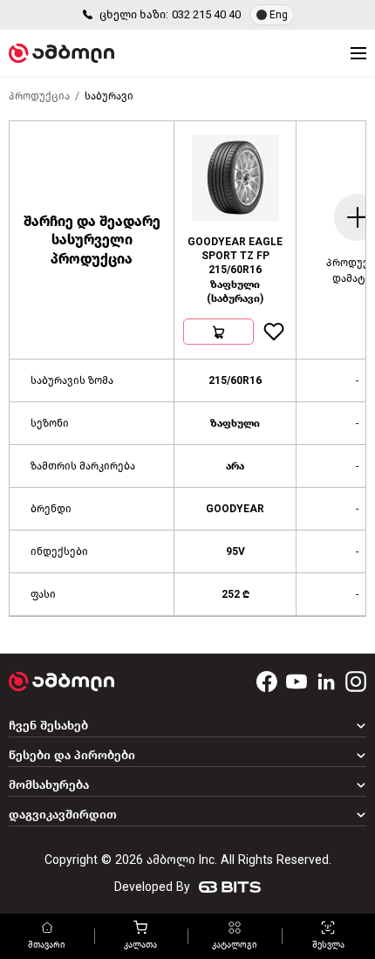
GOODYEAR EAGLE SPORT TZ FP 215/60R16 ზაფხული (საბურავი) (235, 270)
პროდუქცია (39, 96)
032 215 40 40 (206, 14)
